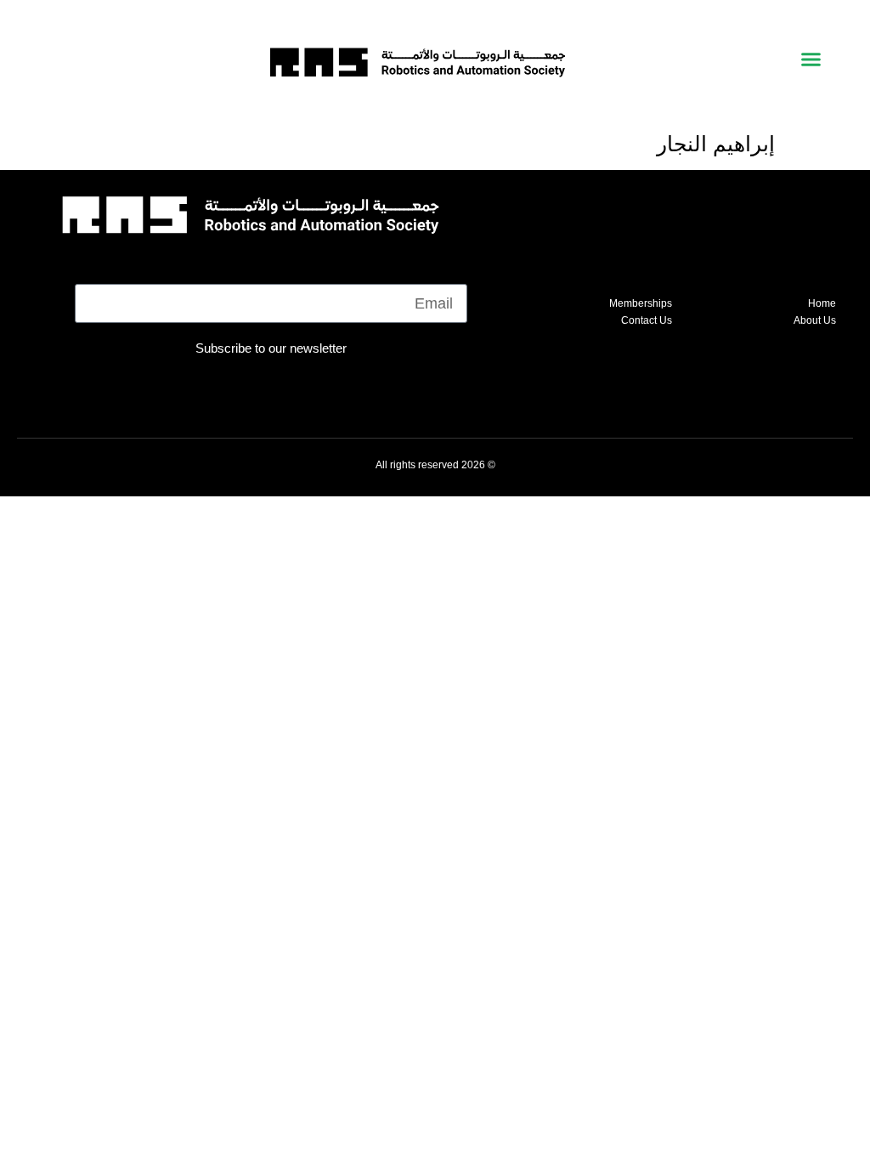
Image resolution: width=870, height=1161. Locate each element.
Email (448, 271)
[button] (810, 59)
